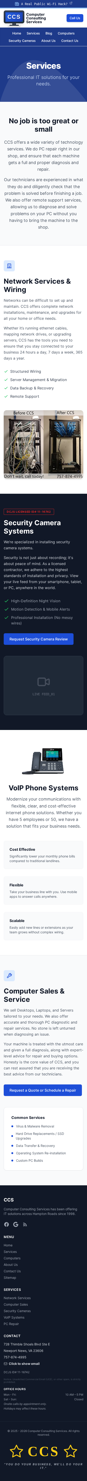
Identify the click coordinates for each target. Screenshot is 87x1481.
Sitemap (10, 1277)
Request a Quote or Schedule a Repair (43, 1090)
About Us (48, 41)
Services (33, 33)
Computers (66, 33)
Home (16, 33)
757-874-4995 (15, 1357)
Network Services (17, 1298)
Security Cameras (22, 41)
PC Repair (11, 1324)
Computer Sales (16, 1304)
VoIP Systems (14, 1317)
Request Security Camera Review (39, 639)
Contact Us (69, 41)
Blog (48, 33)
